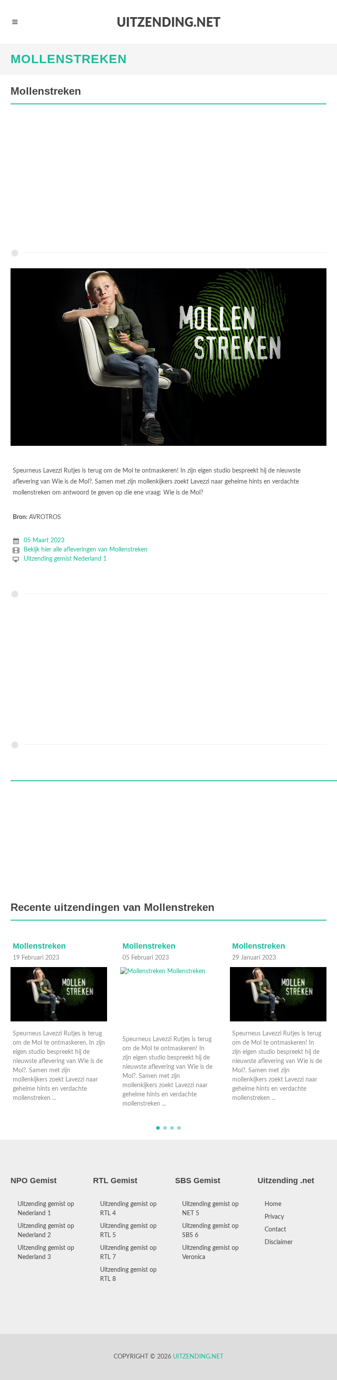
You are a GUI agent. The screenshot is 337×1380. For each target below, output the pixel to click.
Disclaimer (279, 1242)
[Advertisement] (168, 178)
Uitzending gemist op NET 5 (210, 1208)
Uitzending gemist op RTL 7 (128, 1252)
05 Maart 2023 (44, 540)
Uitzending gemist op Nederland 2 (46, 1230)
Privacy (274, 1217)
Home (273, 1204)
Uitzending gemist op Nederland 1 (46, 1208)
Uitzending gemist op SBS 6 (210, 1230)
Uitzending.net (198, 1357)
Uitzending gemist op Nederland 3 (46, 1252)
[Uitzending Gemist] (168, 22)
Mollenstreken (69, 59)
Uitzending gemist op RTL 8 (128, 1274)
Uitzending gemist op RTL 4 (128, 1208)
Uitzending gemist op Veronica (210, 1252)
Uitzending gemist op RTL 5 (128, 1230)
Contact (275, 1230)
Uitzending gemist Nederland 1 (65, 559)
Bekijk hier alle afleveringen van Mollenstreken (85, 550)
